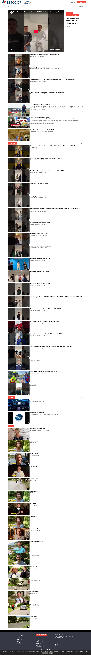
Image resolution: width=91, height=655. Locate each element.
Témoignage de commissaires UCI (38, 233)
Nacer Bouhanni (34, 579)
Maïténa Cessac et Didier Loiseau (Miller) (40, 246)
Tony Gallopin (33, 554)
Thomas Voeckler (34, 604)
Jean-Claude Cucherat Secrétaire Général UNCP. (42, 129)
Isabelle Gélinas (34, 441)
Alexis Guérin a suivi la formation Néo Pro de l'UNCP (43, 371)
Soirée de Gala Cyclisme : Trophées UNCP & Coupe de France (46, 400)
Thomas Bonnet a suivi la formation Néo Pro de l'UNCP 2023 (45, 308)
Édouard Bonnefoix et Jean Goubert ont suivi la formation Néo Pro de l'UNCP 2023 (51, 346)
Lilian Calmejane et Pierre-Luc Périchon (40, 67)
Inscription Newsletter (59, 639)
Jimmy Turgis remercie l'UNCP (38, 384)
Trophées (11, 397)
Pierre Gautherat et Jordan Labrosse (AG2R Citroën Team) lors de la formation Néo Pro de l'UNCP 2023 (56, 296)
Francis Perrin (33, 466)
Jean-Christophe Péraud (36, 541)
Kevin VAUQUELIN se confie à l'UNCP (39, 117)
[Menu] (88, 2)
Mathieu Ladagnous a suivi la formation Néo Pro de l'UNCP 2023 (46, 333)
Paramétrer (45, 653)
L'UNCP (18, 637)
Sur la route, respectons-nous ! (38, 428)
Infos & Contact (57, 638)
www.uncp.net (57, 641)
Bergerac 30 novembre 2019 (37, 412)
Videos (37, 640)
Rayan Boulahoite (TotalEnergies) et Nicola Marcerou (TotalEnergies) (47, 92)
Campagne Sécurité (39, 641)
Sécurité (76, 15)
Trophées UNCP (70, 15)
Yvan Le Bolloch (34, 453)
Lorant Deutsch (34, 528)
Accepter (51, 653)
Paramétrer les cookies (59, 637)
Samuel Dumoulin (34, 591)
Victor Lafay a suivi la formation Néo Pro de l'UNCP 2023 (44, 321)
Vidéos (10, 6)
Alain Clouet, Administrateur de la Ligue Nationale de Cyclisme (46, 158)
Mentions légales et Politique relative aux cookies (64, 636)
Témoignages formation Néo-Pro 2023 (39, 271)
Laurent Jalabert (34, 478)
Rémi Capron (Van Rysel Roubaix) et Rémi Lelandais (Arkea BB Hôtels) (48, 170)
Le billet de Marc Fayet (40, 646)
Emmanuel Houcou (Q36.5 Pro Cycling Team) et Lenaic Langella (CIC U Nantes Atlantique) (52, 79)
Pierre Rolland (33, 566)
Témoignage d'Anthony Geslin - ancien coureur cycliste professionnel (47, 196)
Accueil (18, 633)
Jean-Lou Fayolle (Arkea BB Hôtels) (39, 183)
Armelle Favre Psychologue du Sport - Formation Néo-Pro (44, 54)
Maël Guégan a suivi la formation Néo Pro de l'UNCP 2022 (44, 359)
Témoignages (69, 13)
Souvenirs (38, 645)
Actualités (38, 637)
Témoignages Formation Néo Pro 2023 (40, 258)
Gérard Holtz (33, 503)
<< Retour (81, 6)
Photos (37, 639)
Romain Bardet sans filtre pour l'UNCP (40, 104)
